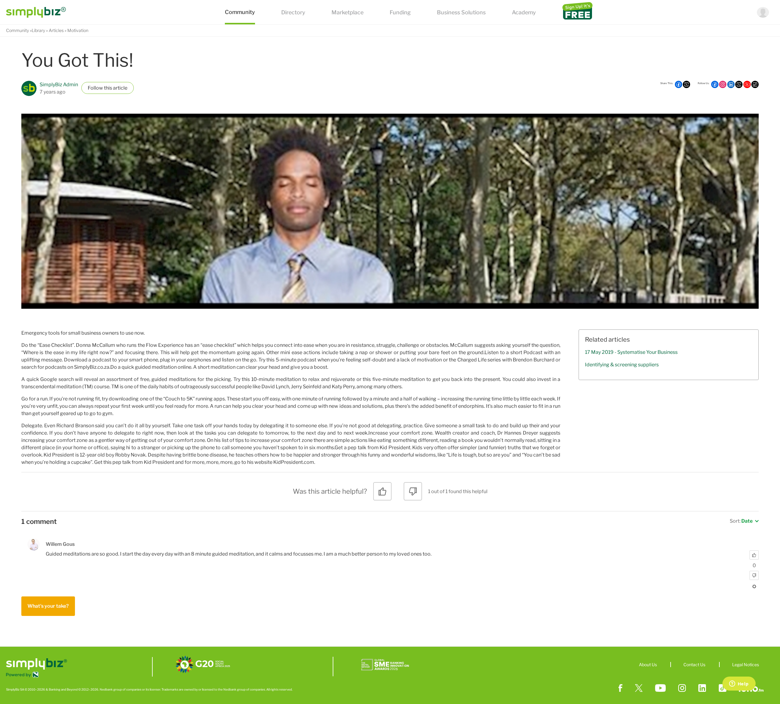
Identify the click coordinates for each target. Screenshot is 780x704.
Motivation (77, 30)
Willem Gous (60, 544)
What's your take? (48, 606)
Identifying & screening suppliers (622, 365)
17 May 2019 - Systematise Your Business (631, 352)
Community (17, 30)
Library (38, 30)
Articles (56, 30)
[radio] (382, 493)
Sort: (741, 521)
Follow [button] (95, 88)
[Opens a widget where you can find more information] (739, 684)
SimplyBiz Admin (59, 84)
